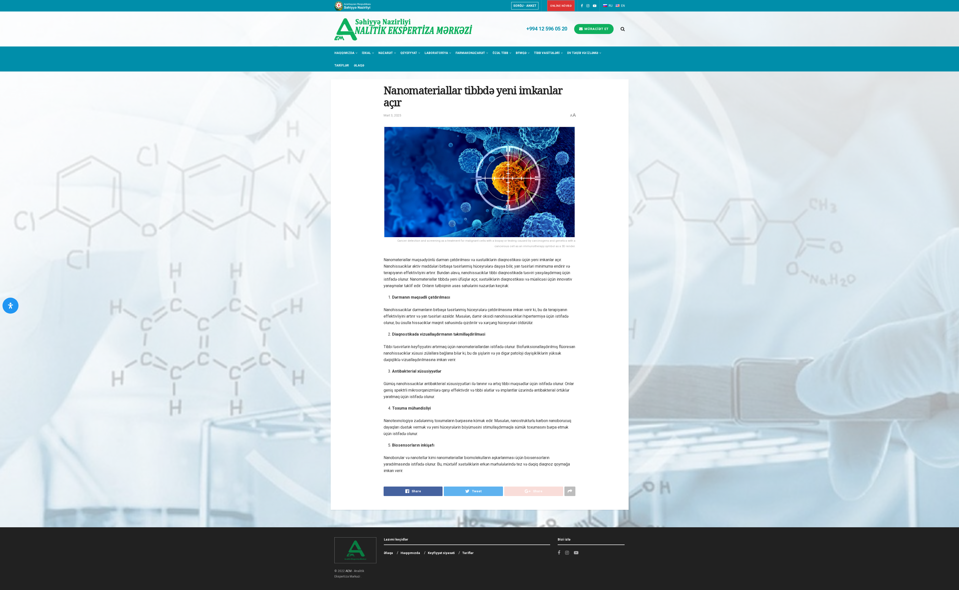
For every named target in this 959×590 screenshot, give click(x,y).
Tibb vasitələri (547, 53)
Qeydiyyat (408, 53)
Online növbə (561, 5)
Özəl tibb (500, 53)
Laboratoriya (436, 53)
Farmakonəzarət (470, 53)
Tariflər (341, 65)
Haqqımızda (344, 53)
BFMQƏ (521, 53)
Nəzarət (385, 53)
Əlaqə (359, 65)
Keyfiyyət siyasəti (441, 553)
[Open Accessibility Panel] (10, 306)
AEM (348, 571)
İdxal (366, 53)
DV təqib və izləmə (582, 53)
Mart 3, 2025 (392, 115)
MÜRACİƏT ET (596, 29)
